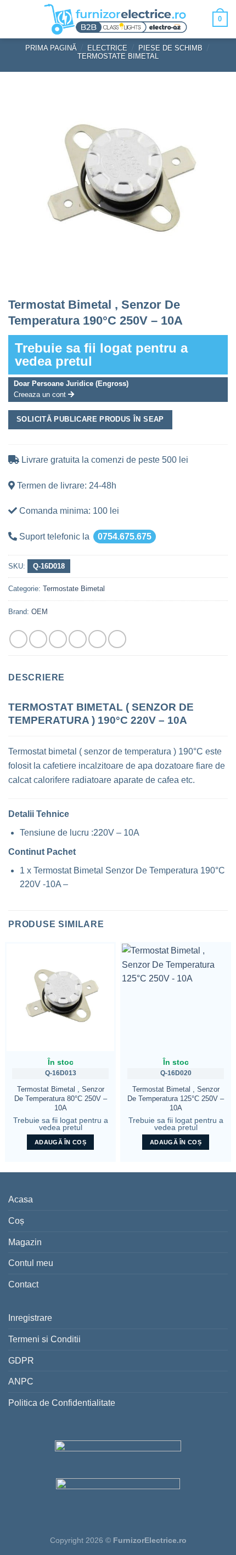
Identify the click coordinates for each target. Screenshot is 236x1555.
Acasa (20, 1199)
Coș (16, 1220)
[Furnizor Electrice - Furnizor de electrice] (115, 19)
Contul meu (30, 1263)
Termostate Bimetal (118, 56)
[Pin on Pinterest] (97, 639)
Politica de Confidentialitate (61, 1403)
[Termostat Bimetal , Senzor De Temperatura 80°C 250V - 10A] (60, 997)
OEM (39, 612)
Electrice (107, 48)
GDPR (21, 1360)
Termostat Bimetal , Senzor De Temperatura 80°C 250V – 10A (60, 1098)
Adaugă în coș (60, 1142)
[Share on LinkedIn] (117, 639)
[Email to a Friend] (78, 639)
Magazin (25, 1242)
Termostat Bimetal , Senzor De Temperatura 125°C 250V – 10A (175, 1098)
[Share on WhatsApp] (18, 639)
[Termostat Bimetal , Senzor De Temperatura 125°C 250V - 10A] (175, 997)
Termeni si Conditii (44, 1339)
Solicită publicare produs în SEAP (90, 419)
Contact (23, 1284)
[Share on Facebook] (38, 639)
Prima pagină (51, 48)
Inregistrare (30, 1318)
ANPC (20, 1381)
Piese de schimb (170, 48)
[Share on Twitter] (58, 639)
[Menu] (17, 19)
